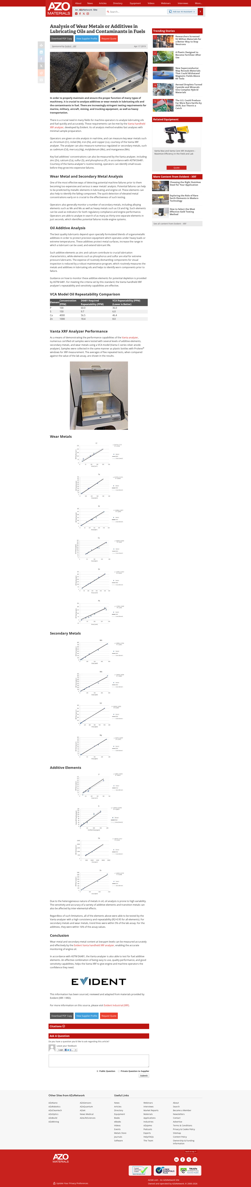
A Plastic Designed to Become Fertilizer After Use (188, 55)
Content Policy (180, 1136)
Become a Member (182, 1110)
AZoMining (54, 1121)
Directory (117, 3)
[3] (163, 73)
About (176, 1102)
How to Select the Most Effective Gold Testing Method (182, 212)
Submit (144, 1075)
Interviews (149, 1106)
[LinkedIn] (41, 51)
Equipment (119, 1114)
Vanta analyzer (130, 337)
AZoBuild (53, 1118)
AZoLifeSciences (87, 1118)
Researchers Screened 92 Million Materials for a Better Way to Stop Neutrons (188, 40)
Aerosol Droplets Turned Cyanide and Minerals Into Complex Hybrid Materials (188, 88)
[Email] (41, 79)
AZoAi (82, 1110)
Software (118, 1140)
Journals (118, 1136)
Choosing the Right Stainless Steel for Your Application (185, 183)
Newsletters (179, 1114)
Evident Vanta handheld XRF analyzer (94, 945)
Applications (150, 1118)
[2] (163, 57)
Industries (148, 1121)
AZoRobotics (54, 1106)
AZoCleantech (55, 1110)
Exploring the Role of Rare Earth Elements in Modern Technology (184, 198)
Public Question (107, 1071)
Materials (148, 1114)
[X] (41, 65)
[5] (163, 105)
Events (117, 1129)
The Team (148, 1140)
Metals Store (120, 1133)
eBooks (117, 1121)
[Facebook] (41, 58)
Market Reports (151, 1110)
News (117, 1102)
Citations (56, 1026)
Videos (117, 1125)
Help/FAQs (149, 1136)
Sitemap (177, 1133)
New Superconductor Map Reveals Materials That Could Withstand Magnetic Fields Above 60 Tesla (187, 73)
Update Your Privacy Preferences (72, 1183)
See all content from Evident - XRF (170, 223)
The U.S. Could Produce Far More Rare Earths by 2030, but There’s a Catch (188, 104)
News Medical (87, 1114)
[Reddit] (41, 72)
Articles (117, 1106)
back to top (190, 1151)
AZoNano (53, 1102)
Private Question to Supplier (135, 1071)
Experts (147, 1133)
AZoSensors (85, 1102)
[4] (163, 89)
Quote (177, 167)
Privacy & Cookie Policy (184, 1129)
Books (117, 1118)
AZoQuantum (86, 1106)
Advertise (177, 1121)
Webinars (148, 1102)
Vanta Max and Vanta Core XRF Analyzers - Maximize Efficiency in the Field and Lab (175, 152)
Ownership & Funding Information (183, 1142)
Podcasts (148, 1129)
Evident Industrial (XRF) (116, 1005)
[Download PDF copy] (41, 44)
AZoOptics (53, 1114)
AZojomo (148, 1125)
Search (176, 1106)
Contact (176, 1118)
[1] (163, 41)
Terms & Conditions (182, 1125)
